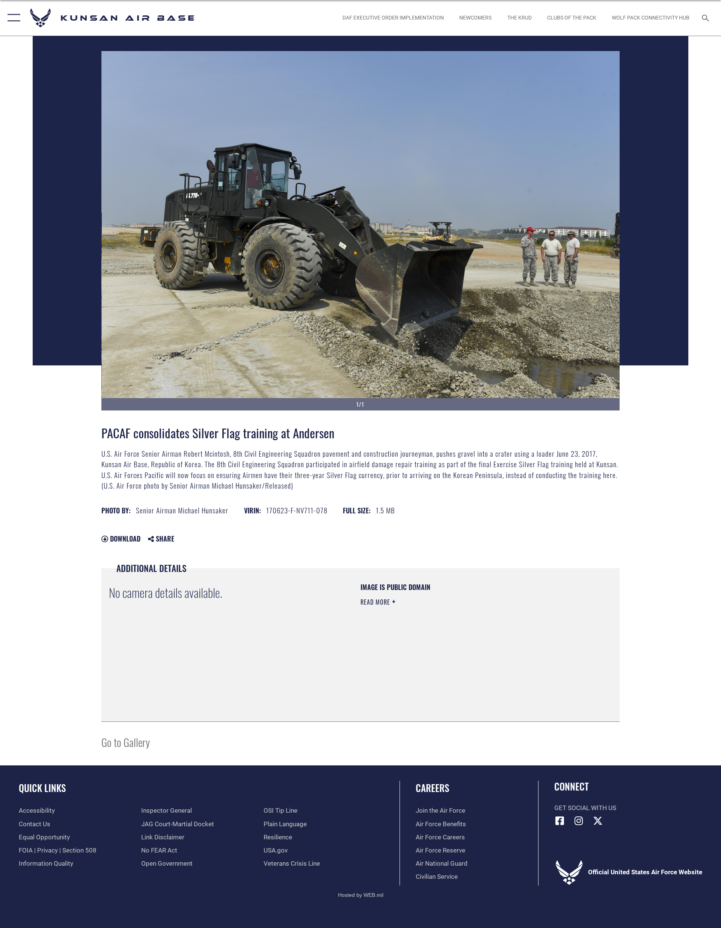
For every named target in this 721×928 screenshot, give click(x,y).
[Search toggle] (706, 18)
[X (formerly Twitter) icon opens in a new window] (597, 820)
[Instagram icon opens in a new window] (578, 820)
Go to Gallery (125, 742)
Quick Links (42, 788)
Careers (432, 788)
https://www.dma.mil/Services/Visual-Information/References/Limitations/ (448, 649)
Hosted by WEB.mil (360, 895)
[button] (12, 18)
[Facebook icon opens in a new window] (560, 820)
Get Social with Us (585, 808)
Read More (376, 602)
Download (124, 538)
